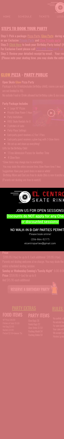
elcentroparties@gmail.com (40, 243)
